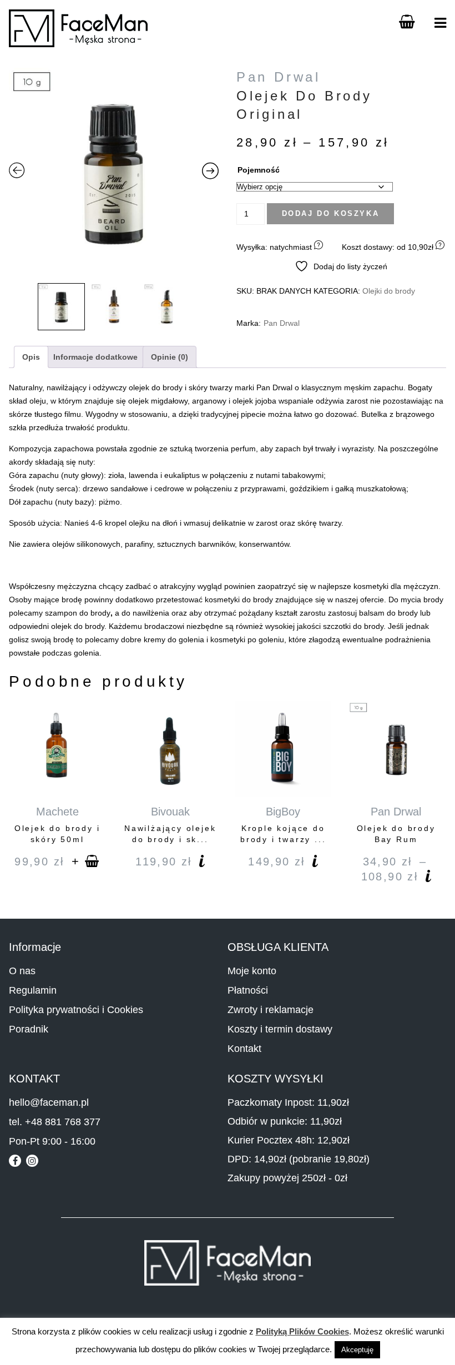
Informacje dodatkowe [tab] (95, 356)
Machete (57, 811)
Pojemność (258, 169)
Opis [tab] (31, 356)
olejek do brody (156, 387)
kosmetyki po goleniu (247, 639)
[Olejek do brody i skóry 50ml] (57, 749)
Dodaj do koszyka (331, 213)
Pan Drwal (278, 76)
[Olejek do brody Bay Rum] (396, 749)
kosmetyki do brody (240, 599)
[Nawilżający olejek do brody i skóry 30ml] (170, 749)
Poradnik (28, 1029)
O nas (22, 970)
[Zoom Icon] (114, 173)
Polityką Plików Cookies (302, 1331)
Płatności (248, 990)
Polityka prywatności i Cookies (76, 1009)
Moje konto (252, 970)
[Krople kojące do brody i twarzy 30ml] (283, 749)
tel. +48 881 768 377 (54, 1121)
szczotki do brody (353, 626)
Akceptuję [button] (357, 1350)
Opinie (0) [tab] (169, 356)
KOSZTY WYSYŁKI (275, 1078)
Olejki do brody (388, 290)
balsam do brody (388, 612)
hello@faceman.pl (49, 1102)
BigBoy (283, 811)
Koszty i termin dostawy (280, 1029)
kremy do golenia (174, 639)
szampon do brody (77, 612)
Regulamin (33, 990)
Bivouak (170, 811)
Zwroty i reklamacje (271, 1009)
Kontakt (244, 1048)
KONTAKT (34, 1078)
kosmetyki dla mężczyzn (395, 586)
